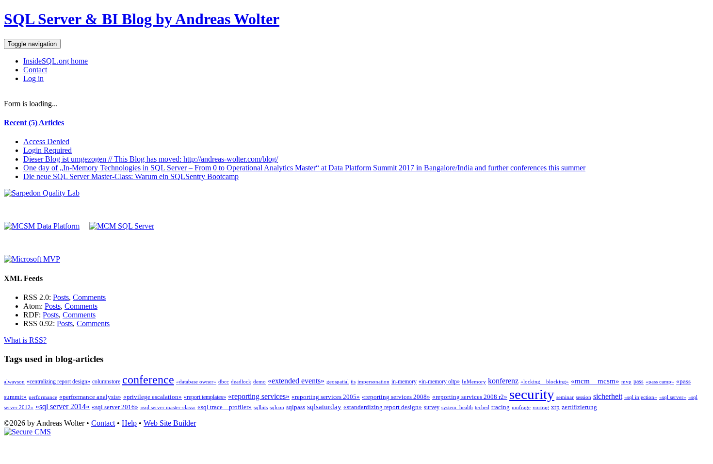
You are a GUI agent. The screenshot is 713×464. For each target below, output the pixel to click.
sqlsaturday (324, 407)
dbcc (223, 381)
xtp (555, 407)
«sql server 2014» (62, 406)
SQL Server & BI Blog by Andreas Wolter (141, 19)
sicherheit (607, 396)
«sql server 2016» (115, 407)
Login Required (47, 150)
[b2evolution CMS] (27, 432)
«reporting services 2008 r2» (469, 396)
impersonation (373, 381)
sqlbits (261, 407)
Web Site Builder (170, 423)
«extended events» (296, 381)
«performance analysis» (90, 396)
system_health (457, 407)
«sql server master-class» (167, 407)
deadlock (241, 381)
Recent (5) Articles (34, 122)
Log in (33, 78)
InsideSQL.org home (55, 61)
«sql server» (672, 397)
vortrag (541, 407)
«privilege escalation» (152, 396)
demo (259, 381)
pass (638, 381)
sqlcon (277, 407)
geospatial (337, 381)
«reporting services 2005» (326, 396)
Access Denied (46, 141)
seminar (565, 397)
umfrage (521, 407)
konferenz (503, 381)
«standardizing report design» (382, 407)
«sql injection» (640, 397)
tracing (500, 407)
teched (482, 407)
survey (431, 407)
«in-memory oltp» (439, 381)
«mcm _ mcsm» (595, 381)
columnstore (106, 381)
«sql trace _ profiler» (224, 407)
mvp (626, 381)
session (583, 397)
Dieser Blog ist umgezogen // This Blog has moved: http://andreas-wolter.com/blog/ (150, 159)
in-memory (404, 381)
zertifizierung (579, 407)
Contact (35, 70)
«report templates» (205, 397)
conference (148, 379)
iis (353, 381)
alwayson (14, 381)
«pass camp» (660, 381)
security (531, 394)
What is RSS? (25, 340)
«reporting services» (259, 396)
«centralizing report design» (58, 381)
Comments (89, 297)
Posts (61, 297)
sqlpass (295, 407)
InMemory (474, 381)
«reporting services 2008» (396, 396)
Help (129, 423)
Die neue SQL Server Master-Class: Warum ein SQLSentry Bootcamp (131, 176)
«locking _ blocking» (544, 381)
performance (43, 397)
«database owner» (196, 381)
